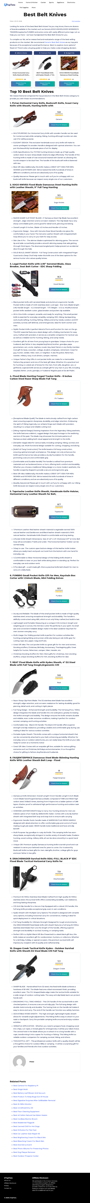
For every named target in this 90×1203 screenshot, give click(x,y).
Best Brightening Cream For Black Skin (29, 1137)
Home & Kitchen (32, 2)
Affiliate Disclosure (10, 1183)
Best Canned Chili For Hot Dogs (26, 1126)
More (34, 7)
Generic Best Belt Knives (55, 42)
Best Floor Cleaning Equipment (26, 1112)
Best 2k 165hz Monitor (22, 1104)
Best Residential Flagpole (23, 1123)
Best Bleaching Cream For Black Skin (28, 1141)
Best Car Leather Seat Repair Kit (26, 1134)
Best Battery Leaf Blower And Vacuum (29, 1093)
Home (20, 2)
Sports (51, 2)
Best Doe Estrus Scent (22, 1145)
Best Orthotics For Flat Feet (24, 1130)
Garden (43, 2)
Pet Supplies (24, 7)
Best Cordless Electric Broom (25, 1119)
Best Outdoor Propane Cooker (26, 1156)
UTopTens (8, 1178)
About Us (7, 1180)
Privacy (6, 1185)
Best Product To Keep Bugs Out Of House (30, 1097)
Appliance (60, 2)
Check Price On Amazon (21, 83)
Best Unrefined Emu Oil (23, 1108)
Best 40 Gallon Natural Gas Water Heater (30, 1115)
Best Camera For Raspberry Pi (25, 1086)
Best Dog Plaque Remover (24, 1152)
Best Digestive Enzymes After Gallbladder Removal (34, 1100)
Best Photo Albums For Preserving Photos (30, 1149)
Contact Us (7, 1188)
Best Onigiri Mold (20, 1089)
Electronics (71, 2)
